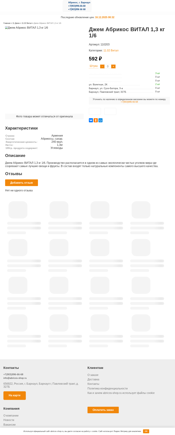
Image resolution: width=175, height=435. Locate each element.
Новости (8, 420)
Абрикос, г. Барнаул (79, 2)
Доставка (93, 379)
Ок (146, 431)
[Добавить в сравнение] (110, 111)
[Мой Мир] (100, 120)
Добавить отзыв (21, 182)
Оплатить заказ (103, 409)
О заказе (93, 374)
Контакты (93, 383)
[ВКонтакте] (91, 120)
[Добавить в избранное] (95, 111)
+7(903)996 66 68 (76, 9)
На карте (15, 395)
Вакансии (9, 424)
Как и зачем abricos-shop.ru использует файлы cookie (121, 392)
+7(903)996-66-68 (76, 6)
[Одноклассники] (96, 120)
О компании (10, 415)
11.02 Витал (110, 50)
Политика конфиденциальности (108, 388)
